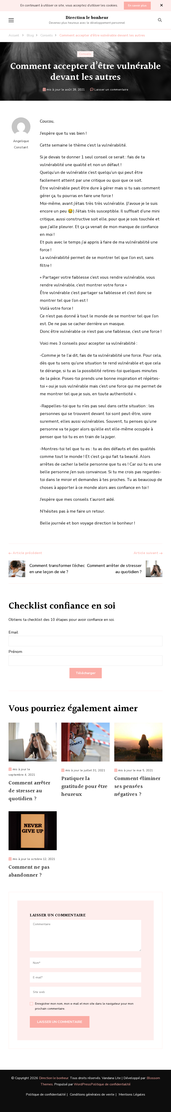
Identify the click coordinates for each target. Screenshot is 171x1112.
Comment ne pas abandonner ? (29, 871)
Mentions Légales (132, 1094)
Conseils (85, 54)
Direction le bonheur (87, 18)
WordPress (82, 1084)
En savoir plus (137, 5)
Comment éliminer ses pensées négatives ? (137, 787)
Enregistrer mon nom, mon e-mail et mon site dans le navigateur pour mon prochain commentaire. (84, 1006)
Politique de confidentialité (111, 1084)
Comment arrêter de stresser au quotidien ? (29, 791)
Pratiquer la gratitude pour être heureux (84, 787)
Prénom (15, 651)
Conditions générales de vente (92, 1094)
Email (13, 632)
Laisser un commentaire (111, 89)
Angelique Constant (21, 144)
